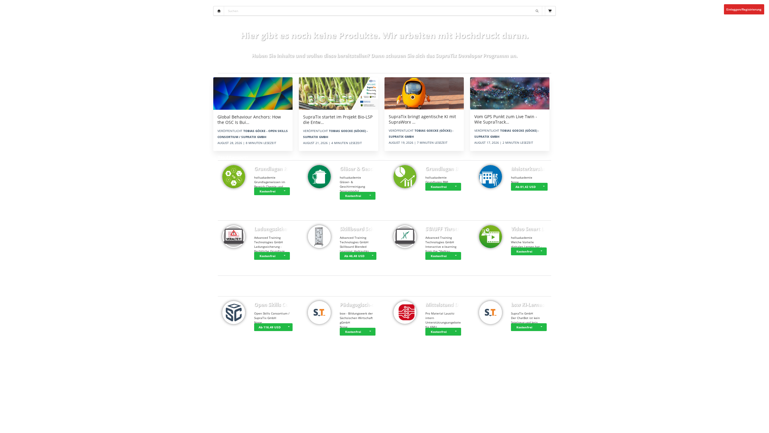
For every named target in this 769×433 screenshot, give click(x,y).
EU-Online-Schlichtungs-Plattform (700, 430)
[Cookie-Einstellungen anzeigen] (17, 430)
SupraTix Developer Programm (472, 55)
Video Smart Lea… (532, 229)
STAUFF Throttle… (446, 229)
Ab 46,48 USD (354, 256)
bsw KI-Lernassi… (531, 304)
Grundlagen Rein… (276, 168)
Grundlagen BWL (445, 168)
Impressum (759, 430)
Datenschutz (739, 430)
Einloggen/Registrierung (743, 9)
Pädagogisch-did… (361, 304)
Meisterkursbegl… (532, 168)
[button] (285, 191)
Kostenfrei (267, 191)
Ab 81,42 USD (525, 187)
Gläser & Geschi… (360, 168)
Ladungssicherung (276, 229)
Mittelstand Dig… (446, 304)
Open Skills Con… (275, 304)
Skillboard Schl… (359, 229)
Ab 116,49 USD (270, 327)
